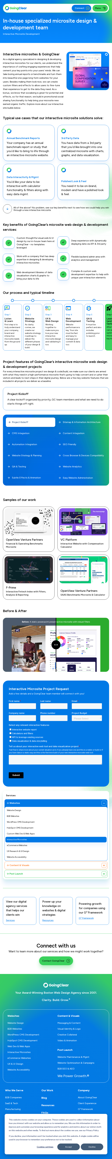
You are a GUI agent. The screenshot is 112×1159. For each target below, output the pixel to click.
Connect (79, 8)
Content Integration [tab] (73, 433)
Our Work (47, 1090)
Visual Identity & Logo (69, 1028)
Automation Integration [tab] (24, 444)
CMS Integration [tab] (20, 433)
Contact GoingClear (53, 960)
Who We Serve (14, 1090)
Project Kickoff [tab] (20, 422)
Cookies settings (45, 1147)
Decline (92, 1147)
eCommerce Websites (17, 845)
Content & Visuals (19, 865)
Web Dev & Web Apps (18, 1046)
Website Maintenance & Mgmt (73, 1057)
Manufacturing (13, 1109)
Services (11, 795)
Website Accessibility (16, 857)
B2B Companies (13, 1097)
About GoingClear (87, 1097)
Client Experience (87, 1103)
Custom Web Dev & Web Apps (21, 833)
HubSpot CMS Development (20, 828)
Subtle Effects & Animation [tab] (26, 477)
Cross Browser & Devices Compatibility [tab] (83, 455)
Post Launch (16, 873)
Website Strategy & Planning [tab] (27, 455)
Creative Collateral (67, 1034)
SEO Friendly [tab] (69, 444)
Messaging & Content (68, 1023)
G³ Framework (86, 918)
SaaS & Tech (11, 1103)
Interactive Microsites (17, 839)
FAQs (44, 1112)
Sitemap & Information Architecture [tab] (81, 422)
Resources (48, 920)
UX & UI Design (15, 1063)
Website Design (14, 810)
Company (84, 1090)
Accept (68, 1147)
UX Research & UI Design (18, 851)
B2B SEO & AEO (66, 1068)
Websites (14, 803)
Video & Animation (67, 1040)
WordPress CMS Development (21, 822)
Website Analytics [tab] (72, 466)
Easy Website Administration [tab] (78, 477)
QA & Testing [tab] (19, 466)
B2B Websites (13, 816)
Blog (44, 1097)
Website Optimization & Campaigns (75, 1062)
